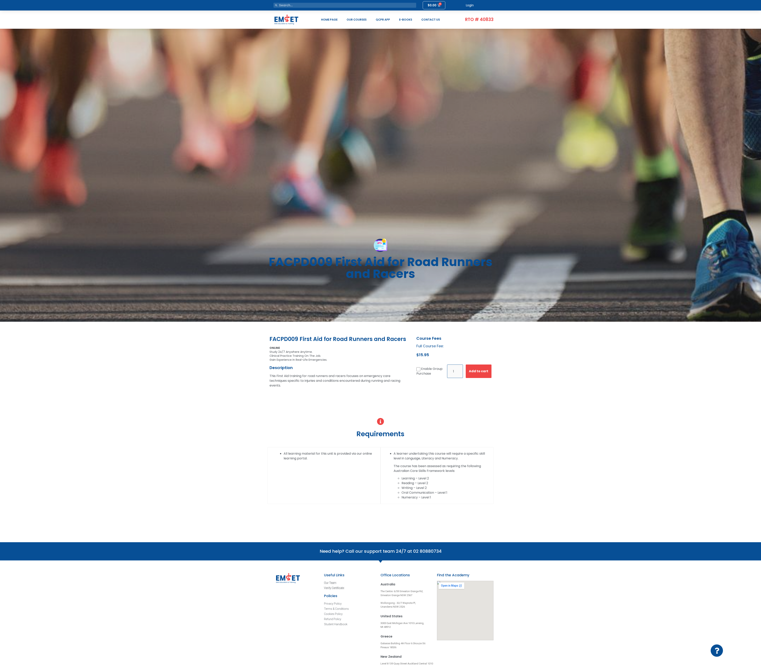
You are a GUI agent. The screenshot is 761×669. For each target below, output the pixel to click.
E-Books (405, 20)
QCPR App (383, 20)
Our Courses (357, 20)
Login (470, 5)
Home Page (329, 20)
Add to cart (478, 371)
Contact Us (430, 20)
